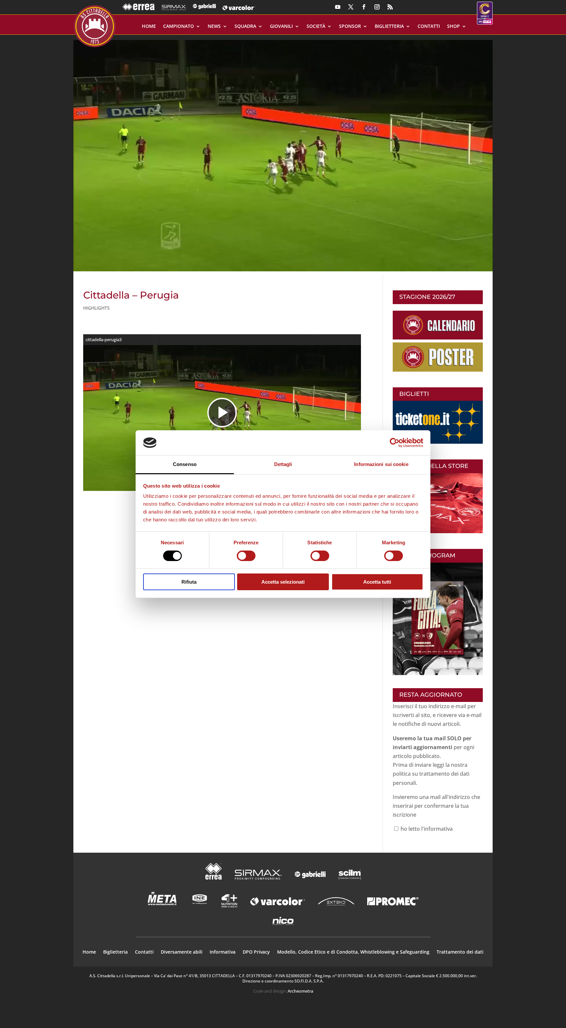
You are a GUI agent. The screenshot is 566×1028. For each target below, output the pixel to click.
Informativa (223, 952)
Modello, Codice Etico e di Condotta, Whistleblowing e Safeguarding (353, 952)
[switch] (246, 556)
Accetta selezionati (283, 582)
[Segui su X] (351, 7)
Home (149, 26)
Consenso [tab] (185, 464)
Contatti (429, 26)
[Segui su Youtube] (337, 7)
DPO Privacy (256, 952)
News (214, 26)
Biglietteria (389, 26)
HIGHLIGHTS (96, 308)
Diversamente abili (181, 952)
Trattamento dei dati (460, 952)
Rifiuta (189, 582)
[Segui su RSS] (390, 7)
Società (316, 26)
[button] (283, 153)
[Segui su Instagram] (377, 7)
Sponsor (350, 26)
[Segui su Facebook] (364, 7)
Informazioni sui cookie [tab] (381, 464)
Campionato (178, 26)
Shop (453, 26)
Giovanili (281, 26)
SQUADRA (245, 26)
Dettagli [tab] (283, 464)
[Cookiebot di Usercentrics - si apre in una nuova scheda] (394, 443)
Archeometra (300, 991)
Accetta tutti (377, 582)
